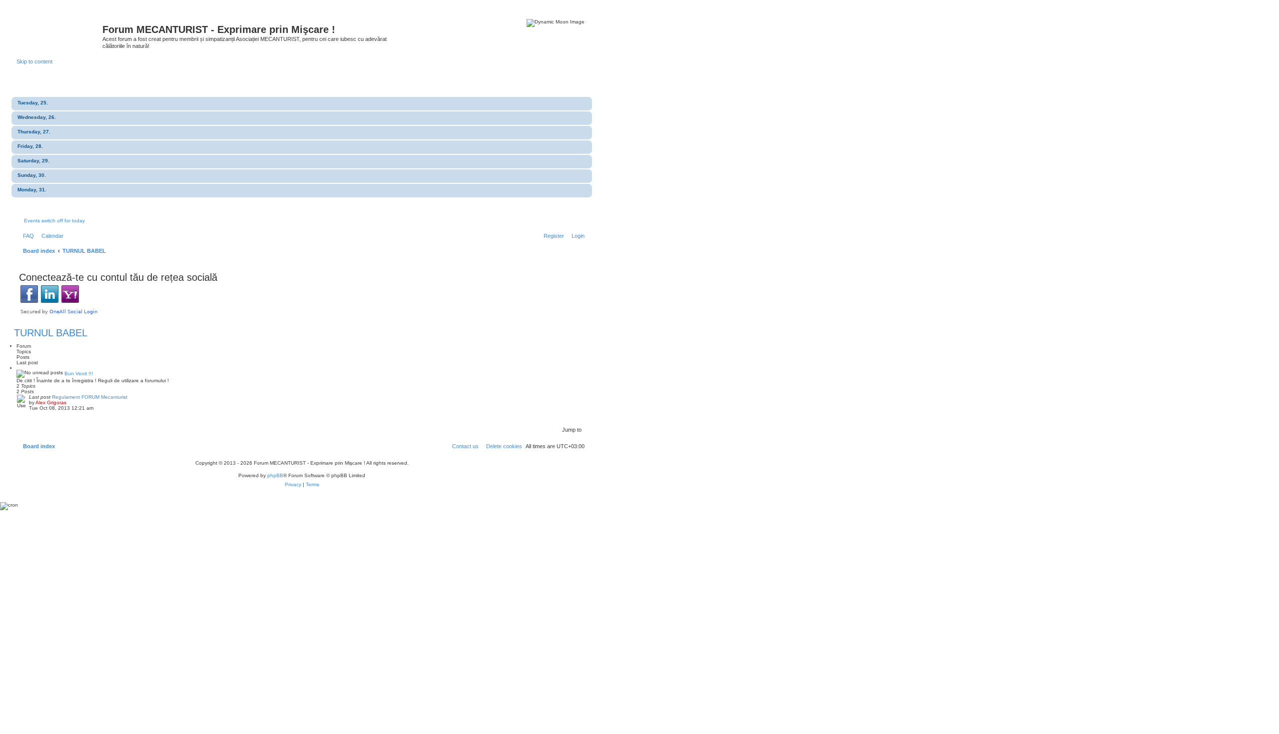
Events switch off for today (54, 220)
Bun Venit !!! (78, 373)
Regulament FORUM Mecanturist (89, 397)
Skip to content (34, 61)
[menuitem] (26, 236)
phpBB (275, 475)
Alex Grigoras (50, 402)
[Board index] (59, 32)
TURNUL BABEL (50, 332)
